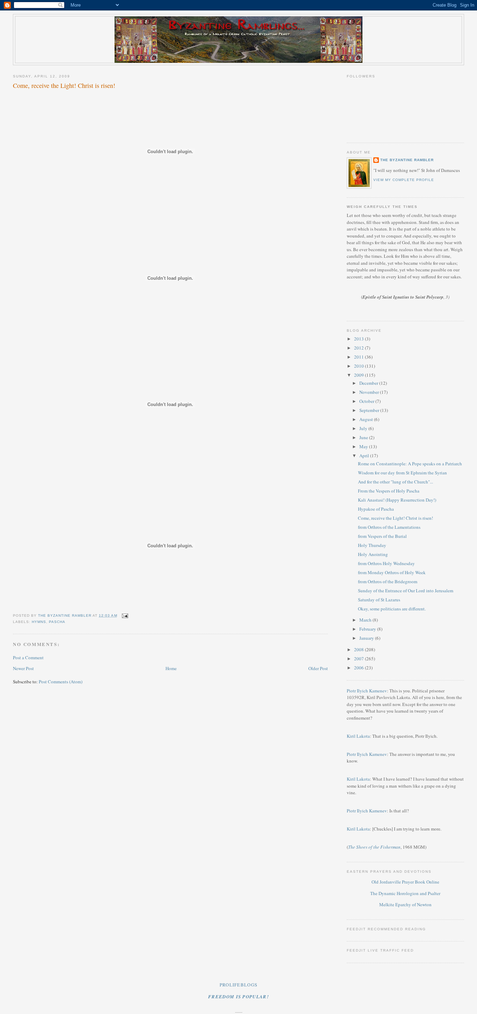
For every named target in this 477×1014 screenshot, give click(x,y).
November (369, 392)
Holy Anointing (373, 554)
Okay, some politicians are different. (392, 609)
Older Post (318, 668)
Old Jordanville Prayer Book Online (405, 882)
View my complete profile (403, 180)
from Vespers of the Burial (382, 536)
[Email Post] (125, 615)
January (367, 638)
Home (171, 668)
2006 (359, 667)
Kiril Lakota (358, 736)
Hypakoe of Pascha (376, 509)
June (364, 437)
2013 (359, 339)
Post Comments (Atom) (60, 681)
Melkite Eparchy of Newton (405, 904)
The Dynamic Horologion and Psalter (405, 893)
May (364, 446)
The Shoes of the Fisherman (374, 847)
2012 (359, 348)
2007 (359, 658)
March (366, 620)
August (366, 419)
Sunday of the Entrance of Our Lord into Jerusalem (405, 590)
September (369, 410)
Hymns (39, 622)
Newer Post (23, 668)
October (367, 401)
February (368, 629)
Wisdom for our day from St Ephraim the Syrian (402, 473)
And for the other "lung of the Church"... (395, 482)
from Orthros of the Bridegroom (387, 581)
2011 (359, 357)
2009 (359, 375)
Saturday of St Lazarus (379, 599)
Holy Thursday (372, 545)
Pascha (57, 622)
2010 (359, 366)
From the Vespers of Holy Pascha (388, 491)
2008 (359, 649)
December (369, 383)
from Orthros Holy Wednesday (386, 563)
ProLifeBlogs (239, 985)
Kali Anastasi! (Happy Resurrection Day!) (397, 500)
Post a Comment (28, 657)
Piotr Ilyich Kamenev (367, 691)
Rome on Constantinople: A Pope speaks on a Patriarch (410, 463)
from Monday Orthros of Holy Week (392, 572)
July (363, 428)
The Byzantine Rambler (407, 160)
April (364, 455)
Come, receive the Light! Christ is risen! (395, 518)
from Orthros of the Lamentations (389, 527)
